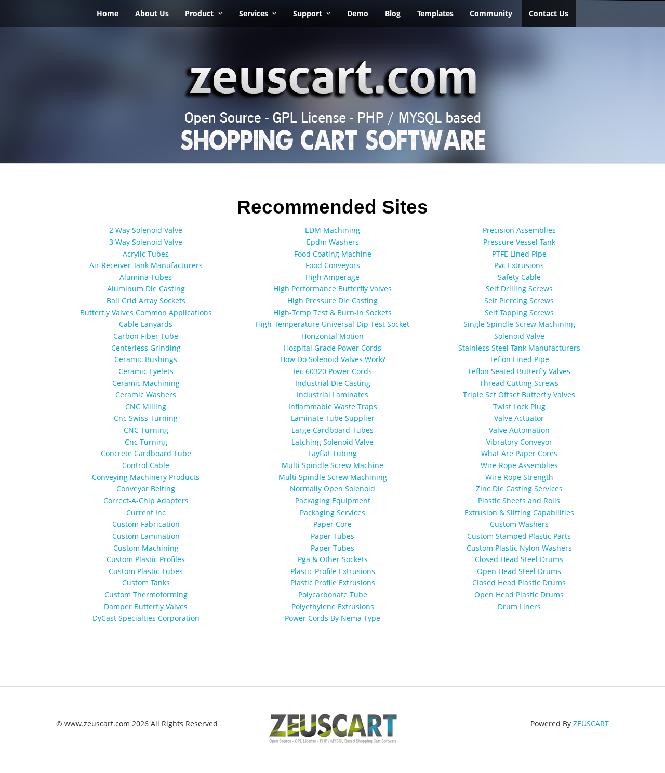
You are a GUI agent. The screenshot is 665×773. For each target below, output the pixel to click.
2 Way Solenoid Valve (145, 230)
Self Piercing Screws (519, 300)
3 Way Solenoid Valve (145, 242)
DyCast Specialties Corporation (146, 618)
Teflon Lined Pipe (519, 359)
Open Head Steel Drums (519, 571)
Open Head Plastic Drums (519, 594)
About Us (152, 13)
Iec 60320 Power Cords (333, 371)
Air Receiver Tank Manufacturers (146, 265)
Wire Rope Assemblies (519, 465)
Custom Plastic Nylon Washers (519, 548)
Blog (393, 13)
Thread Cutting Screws (519, 383)
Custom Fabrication (146, 524)
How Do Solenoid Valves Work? (332, 359)
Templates (435, 13)
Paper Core (332, 524)
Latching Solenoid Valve (332, 442)
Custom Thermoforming (146, 594)
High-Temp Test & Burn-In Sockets (332, 312)
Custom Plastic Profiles (146, 559)
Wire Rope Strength (519, 477)
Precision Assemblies (519, 230)
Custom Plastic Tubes (146, 571)
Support (307, 13)
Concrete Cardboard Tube (146, 453)
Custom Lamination (146, 536)
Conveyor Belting (145, 489)
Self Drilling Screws (519, 289)
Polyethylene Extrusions (332, 606)
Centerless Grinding (146, 348)
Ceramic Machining (146, 383)
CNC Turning (146, 430)
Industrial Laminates (332, 394)
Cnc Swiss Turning (146, 418)
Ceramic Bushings (145, 359)
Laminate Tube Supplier (333, 418)
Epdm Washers (333, 242)
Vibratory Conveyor (519, 442)
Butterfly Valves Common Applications (146, 312)
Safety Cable (519, 277)
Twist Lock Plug (519, 406)
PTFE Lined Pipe (519, 254)
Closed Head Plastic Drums (519, 583)
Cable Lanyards (145, 324)
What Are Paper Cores (519, 453)
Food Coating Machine (332, 254)
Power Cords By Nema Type (332, 618)
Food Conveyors (332, 265)
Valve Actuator (519, 418)
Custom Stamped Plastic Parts (519, 536)
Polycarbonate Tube (332, 594)
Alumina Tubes (145, 277)
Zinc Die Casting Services (519, 489)
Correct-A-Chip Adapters (146, 500)
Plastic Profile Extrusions (332, 571)
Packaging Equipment (332, 500)
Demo (357, 13)
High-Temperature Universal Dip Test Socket (332, 324)
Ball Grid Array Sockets (146, 300)
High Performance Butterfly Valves (332, 289)
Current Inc (146, 512)
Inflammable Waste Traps (332, 406)
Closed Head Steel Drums (519, 559)
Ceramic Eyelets (146, 371)
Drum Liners (519, 606)
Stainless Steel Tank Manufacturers (519, 348)
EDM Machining (332, 230)
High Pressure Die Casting (332, 300)
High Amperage (332, 277)
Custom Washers (519, 524)
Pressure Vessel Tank (519, 242)
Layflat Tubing (332, 453)
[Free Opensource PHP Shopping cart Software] (332, 98)
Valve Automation (519, 430)
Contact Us (548, 13)
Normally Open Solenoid (332, 489)
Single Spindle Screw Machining (519, 324)
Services (253, 13)
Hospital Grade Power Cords (332, 348)
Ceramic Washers (145, 394)
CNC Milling (145, 406)
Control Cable (145, 465)
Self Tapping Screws (519, 312)
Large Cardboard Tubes (332, 430)
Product (199, 13)
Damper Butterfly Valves (146, 606)
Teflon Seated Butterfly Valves (519, 371)
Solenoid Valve (519, 336)
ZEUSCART (591, 723)
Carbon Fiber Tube (145, 336)
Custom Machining (146, 548)
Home (107, 13)
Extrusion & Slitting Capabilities (519, 512)
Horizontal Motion (332, 336)
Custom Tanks (146, 583)
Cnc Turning (146, 442)
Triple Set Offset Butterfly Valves (519, 394)
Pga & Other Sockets (333, 559)
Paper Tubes (332, 536)
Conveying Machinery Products (146, 477)
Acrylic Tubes (146, 254)
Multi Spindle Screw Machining (332, 477)
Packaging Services (332, 512)
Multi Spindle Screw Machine (332, 465)
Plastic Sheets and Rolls (519, 500)
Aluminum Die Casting (146, 289)
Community (491, 13)
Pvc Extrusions (519, 265)
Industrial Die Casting (332, 383)
